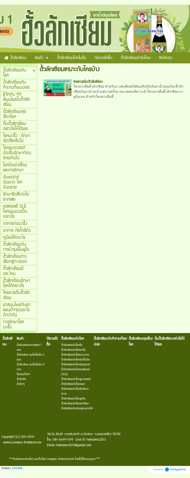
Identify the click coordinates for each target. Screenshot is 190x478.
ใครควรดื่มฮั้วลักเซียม (88, 82)
